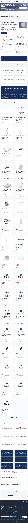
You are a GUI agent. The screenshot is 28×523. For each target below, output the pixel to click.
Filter (14, 102)
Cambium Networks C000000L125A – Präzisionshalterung (6, 208)
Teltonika (23, 508)
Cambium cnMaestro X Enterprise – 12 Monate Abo (6, 317)
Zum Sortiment (11, 495)
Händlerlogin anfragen (10, 510)
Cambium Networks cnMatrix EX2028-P (21, 153)
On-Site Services (16, 511)
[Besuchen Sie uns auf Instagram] (23, 501)
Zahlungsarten (9, 508)
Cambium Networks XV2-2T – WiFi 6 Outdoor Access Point (6, 244)
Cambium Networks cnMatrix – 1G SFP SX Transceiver (7, 226)
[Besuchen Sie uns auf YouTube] (25, 501)
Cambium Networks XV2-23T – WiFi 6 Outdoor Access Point (6, 135)
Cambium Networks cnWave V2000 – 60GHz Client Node (20, 190)
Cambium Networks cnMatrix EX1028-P (21, 117)
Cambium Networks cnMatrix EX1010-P (7, 117)
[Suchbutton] (17, 1)
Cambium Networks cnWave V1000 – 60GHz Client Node (20, 226)
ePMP (3, 18)
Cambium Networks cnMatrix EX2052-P (21, 244)
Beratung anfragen (17, 495)
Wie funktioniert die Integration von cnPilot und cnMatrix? (8, 479)
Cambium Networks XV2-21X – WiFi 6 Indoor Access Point (6, 190)
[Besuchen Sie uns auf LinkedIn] (26, 501)
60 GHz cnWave (12, 16)
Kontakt (8, 506)
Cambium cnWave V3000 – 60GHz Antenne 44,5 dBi (6, 262)
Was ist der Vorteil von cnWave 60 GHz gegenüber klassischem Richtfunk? (10, 484)
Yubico (22, 510)
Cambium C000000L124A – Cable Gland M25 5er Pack (21, 317)
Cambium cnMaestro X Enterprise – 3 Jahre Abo (6, 299)
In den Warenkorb (6, 124)
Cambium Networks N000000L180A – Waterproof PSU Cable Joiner (7, 280)
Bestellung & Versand (10, 507)
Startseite (2, 12)
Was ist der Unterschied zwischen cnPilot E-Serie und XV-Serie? (9, 477)
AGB (5, 521)
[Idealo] (20, 517)
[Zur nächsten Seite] (16, 417)
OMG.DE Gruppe (16, 506)
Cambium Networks (7, 12)
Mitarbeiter (16, 507)
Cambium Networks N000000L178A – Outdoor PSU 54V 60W (20, 371)
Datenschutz (9, 521)
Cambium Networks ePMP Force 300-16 (21, 208)
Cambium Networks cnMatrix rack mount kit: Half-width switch (7, 172)
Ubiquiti (22, 506)
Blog (3, 521)
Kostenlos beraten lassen (23, 7)
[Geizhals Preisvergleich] (18, 516)
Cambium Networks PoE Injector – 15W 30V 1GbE (7, 353)
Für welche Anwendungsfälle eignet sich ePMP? (7, 482)
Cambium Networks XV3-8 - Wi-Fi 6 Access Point (6, 154)
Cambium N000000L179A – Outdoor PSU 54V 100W (21, 280)
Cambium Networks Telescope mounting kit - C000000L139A (7, 389)
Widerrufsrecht (13, 521)
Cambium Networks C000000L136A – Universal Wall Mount (20, 389)
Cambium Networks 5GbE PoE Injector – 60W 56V (21, 353)
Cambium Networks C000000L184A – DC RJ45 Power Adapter (7, 371)
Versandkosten (7, 519)
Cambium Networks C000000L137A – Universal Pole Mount (6, 407)
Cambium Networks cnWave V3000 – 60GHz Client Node (20, 172)
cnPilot (22, 16)
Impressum (17, 521)
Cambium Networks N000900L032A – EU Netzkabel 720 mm (21, 335)
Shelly (22, 507)
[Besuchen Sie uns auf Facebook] (22, 501)
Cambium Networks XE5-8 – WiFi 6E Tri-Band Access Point (21, 262)
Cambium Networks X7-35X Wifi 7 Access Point (21, 135)
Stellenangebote (16, 508)
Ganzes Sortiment (5, 16)
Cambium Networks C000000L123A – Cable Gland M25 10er (6, 335)
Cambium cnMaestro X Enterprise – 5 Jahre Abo (20, 299)
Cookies (1, 521)
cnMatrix (18, 16)
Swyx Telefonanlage (17, 510)
